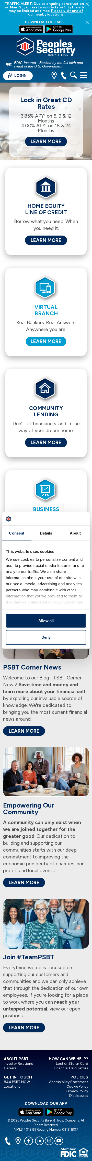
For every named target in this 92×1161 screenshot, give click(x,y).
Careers (10, 1068)
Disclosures (78, 1096)
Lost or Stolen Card (72, 1063)
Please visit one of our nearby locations (56, 13)
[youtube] (58, 1141)
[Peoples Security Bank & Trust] (46, 47)
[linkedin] (39, 1141)
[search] (73, 76)
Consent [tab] (16, 533)
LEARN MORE (46, 141)
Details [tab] (46, 533)
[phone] (64, 76)
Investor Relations (18, 1063)
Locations (12, 1086)
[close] (87, 4)
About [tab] (75, 533)
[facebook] (28, 1141)
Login (20, 75)
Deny (46, 637)
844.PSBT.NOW (17, 1082)
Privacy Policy (77, 1091)
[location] (54, 76)
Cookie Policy (77, 1086)
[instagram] (49, 1141)
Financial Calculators (71, 1068)
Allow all (46, 620)
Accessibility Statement (68, 1082)
